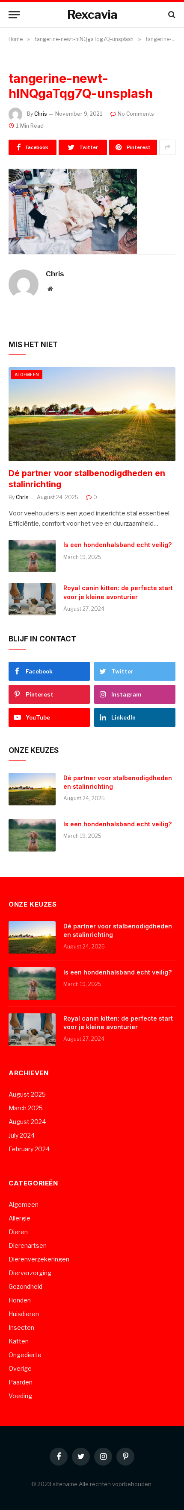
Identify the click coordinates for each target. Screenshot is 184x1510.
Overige (20, 1368)
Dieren (18, 1231)
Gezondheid (25, 1286)
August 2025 (27, 1094)
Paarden (21, 1382)
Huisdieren (24, 1313)
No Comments (136, 114)
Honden (20, 1300)
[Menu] (14, 14)
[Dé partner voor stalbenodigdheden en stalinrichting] (92, 414)
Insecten (21, 1327)
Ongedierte (25, 1354)
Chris (40, 114)
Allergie (19, 1218)
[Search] (170, 14)
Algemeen (27, 374)
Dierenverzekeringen (39, 1259)
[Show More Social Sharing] (167, 147)
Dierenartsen (28, 1245)
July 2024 (22, 1135)
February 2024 (29, 1149)
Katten (19, 1341)
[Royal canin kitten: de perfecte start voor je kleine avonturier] (32, 599)
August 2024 (27, 1121)
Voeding (20, 1395)
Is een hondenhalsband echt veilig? (117, 544)
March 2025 (26, 1108)
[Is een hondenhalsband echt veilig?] (32, 556)
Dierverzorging (30, 1272)
